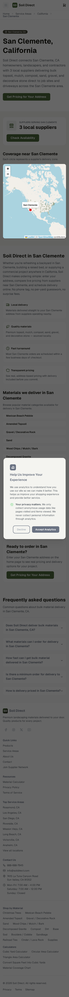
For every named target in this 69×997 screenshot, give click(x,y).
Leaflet (30, 236)
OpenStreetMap (45, 236)
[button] (7, 168)
